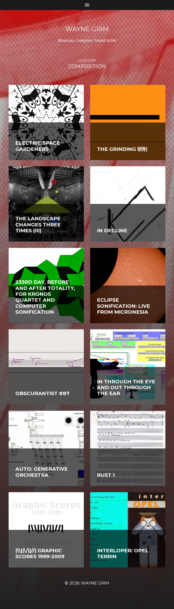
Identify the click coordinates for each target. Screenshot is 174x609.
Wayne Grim (87, 29)
